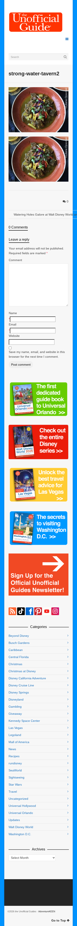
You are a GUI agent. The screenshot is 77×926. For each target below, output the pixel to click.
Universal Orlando (21, 813)
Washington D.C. (20, 834)
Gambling (15, 706)
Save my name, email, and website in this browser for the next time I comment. (37, 354)
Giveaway (15, 713)
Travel (13, 791)
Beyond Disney (19, 635)
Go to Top (58, 920)
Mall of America (19, 742)
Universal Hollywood (22, 805)
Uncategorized (18, 798)
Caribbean (16, 650)
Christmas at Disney (22, 671)
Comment (15, 260)
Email (12, 324)
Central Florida (19, 657)
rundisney (15, 763)
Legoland (15, 735)
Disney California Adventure (27, 678)
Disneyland (16, 699)
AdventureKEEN (46, 911)
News (12, 749)
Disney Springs (19, 692)
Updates (14, 820)
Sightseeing (16, 777)
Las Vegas (16, 728)
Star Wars (15, 784)
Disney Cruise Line (21, 685)
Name (13, 313)
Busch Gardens (19, 643)
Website (14, 336)
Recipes (14, 756)
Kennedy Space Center (24, 720)
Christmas (15, 664)
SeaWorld (15, 770)
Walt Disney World (21, 827)
